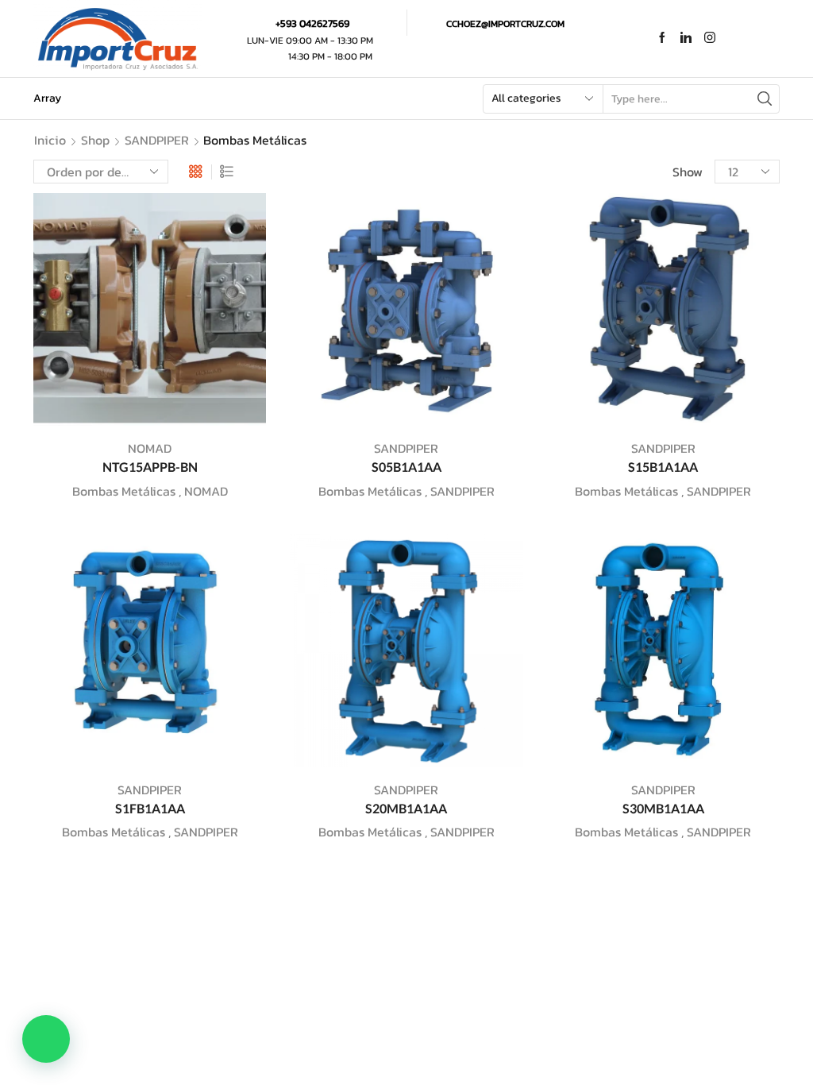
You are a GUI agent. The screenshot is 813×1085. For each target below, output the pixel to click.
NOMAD (149, 448)
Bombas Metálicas (123, 490)
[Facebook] (662, 38)
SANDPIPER (157, 140)
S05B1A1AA (406, 466)
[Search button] (765, 99)
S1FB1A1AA (150, 808)
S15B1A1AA (663, 466)
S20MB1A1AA (406, 808)
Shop (95, 140)
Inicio (50, 140)
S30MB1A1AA (663, 808)
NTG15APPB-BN (150, 466)
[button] (46, 1039)
